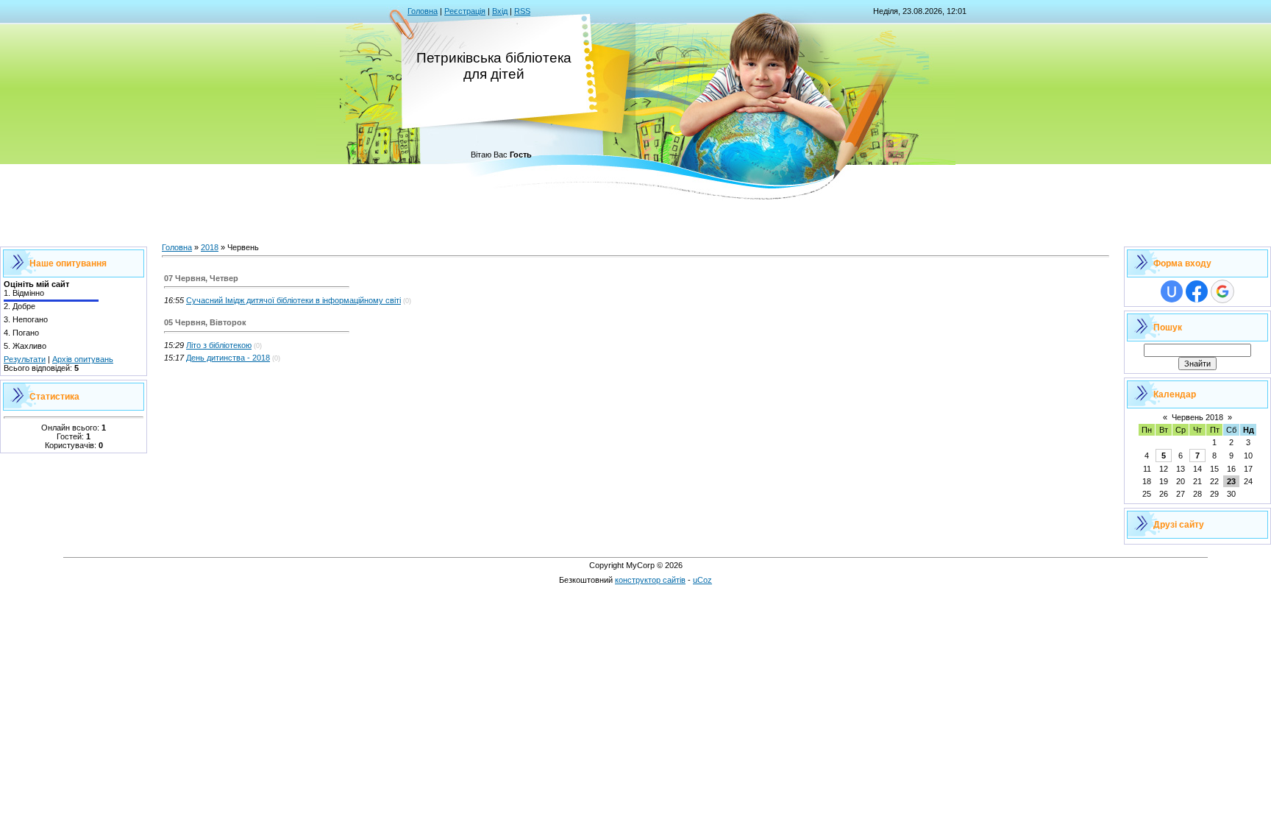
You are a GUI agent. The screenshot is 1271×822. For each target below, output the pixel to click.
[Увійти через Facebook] (1197, 291)
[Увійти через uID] (1172, 291)
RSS (522, 11)
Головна (422, 11)
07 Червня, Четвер (201, 278)
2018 (209, 247)
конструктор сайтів (650, 579)
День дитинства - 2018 (228, 357)
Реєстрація (464, 11)
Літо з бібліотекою (219, 345)
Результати (25, 359)
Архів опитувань (82, 359)
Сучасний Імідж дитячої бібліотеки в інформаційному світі (293, 300)
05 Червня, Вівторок (205, 322)
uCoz (702, 579)
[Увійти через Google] (1222, 291)
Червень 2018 (1197, 417)
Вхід (500, 11)
